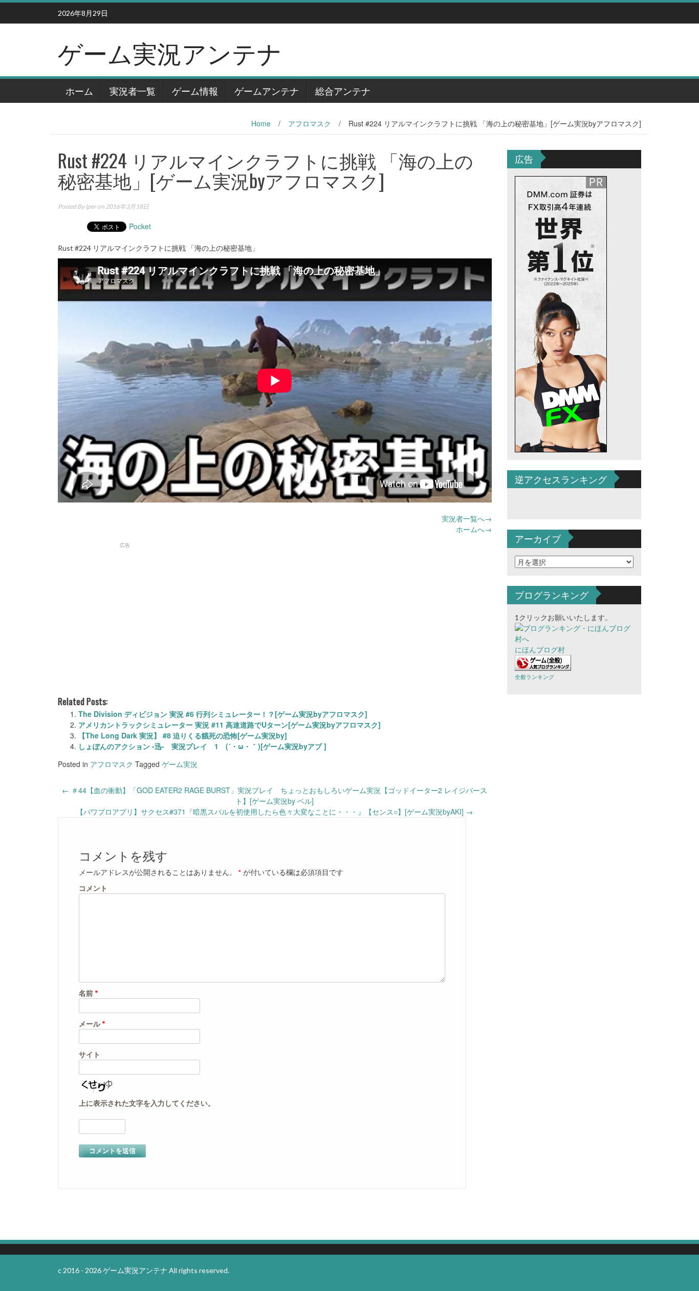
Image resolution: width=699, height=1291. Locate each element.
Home (261, 123)
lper (90, 206)
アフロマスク (309, 123)
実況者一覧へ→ (467, 518)
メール (92, 1023)
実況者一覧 (133, 90)
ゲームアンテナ (266, 90)
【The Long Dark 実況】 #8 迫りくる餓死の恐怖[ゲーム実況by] (182, 735)
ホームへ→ (474, 529)
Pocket (140, 226)
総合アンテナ (342, 90)
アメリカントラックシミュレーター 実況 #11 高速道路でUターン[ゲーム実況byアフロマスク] (229, 724)
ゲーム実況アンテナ (170, 52)
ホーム (79, 90)
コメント (93, 888)
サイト (89, 1054)
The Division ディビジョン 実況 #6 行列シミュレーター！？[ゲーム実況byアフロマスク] (222, 714)
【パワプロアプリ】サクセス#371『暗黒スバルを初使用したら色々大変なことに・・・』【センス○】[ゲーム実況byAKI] (274, 811)
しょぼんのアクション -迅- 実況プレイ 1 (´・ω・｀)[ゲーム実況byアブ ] (202, 746)
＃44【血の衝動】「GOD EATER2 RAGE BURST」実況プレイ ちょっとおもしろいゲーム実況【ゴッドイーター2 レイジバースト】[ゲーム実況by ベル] (274, 795)
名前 (88, 993)
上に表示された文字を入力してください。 (147, 1103)
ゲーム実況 (180, 764)
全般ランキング (534, 676)
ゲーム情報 (195, 90)
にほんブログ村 (540, 649)
